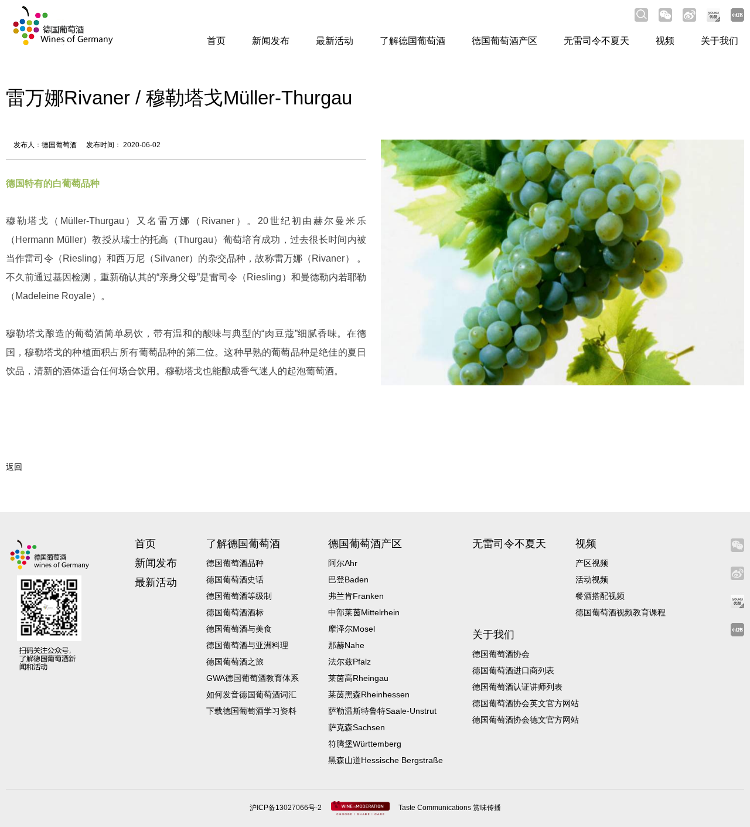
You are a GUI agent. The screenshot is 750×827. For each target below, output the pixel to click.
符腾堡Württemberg (364, 743)
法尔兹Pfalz (349, 661)
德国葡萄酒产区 (504, 41)
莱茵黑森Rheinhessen (369, 694)
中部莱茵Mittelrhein (364, 612)
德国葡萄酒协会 (501, 654)
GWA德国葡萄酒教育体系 (252, 678)
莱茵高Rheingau (358, 678)
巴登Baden (348, 579)
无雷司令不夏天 (596, 41)
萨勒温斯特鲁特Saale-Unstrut (382, 711)
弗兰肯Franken (356, 596)
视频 (665, 41)
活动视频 (591, 579)
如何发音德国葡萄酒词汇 (251, 694)
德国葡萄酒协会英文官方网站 (525, 703)
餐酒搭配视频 (600, 596)
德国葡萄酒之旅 (235, 661)
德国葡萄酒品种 (235, 563)
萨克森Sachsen (356, 727)
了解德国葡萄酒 (412, 41)
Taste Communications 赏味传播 (449, 808)
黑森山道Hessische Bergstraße (385, 760)
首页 (216, 41)
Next (715, 254)
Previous (410, 254)
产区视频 (591, 563)
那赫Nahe (346, 645)
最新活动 (334, 41)
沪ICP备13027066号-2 (286, 808)
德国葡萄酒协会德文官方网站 (525, 719)
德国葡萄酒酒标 (235, 612)
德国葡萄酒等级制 (239, 596)
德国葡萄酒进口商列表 (513, 670)
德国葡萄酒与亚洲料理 (247, 645)
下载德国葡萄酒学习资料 (251, 711)
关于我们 (719, 41)
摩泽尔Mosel (351, 628)
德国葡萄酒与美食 (239, 628)
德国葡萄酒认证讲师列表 (517, 687)
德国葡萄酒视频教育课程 (620, 612)
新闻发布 (270, 41)
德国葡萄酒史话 (235, 579)
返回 (14, 467)
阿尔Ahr (342, 563)
